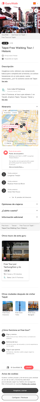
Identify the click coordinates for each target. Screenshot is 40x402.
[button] (10, 131)
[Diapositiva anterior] (5, 21)
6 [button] (29, 131)
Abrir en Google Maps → (16, 167)
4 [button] (21, 126)
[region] (20, 128)
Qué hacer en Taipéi (18, 35)
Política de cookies (29, 384)
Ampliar (8, 143)
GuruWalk (5, 35)
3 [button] (16, 124)
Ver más (5, 81)
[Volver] (4, 10)
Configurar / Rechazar (20, 397)
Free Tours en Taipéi (9, 37)
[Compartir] (36, 10)
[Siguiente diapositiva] (35, 21)
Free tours (5, 226)
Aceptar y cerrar (20, 390)
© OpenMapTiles (20, 143)
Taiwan (14, 226)
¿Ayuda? (29, 367)
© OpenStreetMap (30, 143)
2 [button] (12, 129)
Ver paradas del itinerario (21, 197)
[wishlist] (31, 10)
